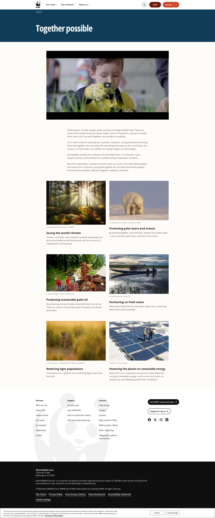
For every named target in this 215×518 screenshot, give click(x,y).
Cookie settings (43, 499)
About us (83, 5)
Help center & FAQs (108, 420)
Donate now (73, 405)
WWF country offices (108, 425)
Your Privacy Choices (75, 494)
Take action (104, 405)
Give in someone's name (79, 415)
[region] (107, 513)
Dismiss (157, 513)
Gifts (155, 4)
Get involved (67, 5)
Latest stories (42, 415)
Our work (50, 5)
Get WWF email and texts (162, 402)
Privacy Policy (56, 494)
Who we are (41, 405)
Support (39, 12)
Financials (40, 410)
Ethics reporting (106, 430)
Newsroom (41, 430)
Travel (39, 435)
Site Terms (41, 494)
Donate (168, 4)
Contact (102, 415)
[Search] (144, 4)
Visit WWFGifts (74, 410)
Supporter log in (158, 411)
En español (41, 425)
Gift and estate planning (78, 420)
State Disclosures (96, 494)
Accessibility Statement (119, 494)
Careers (102, 410)
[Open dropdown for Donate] (176, 4)
